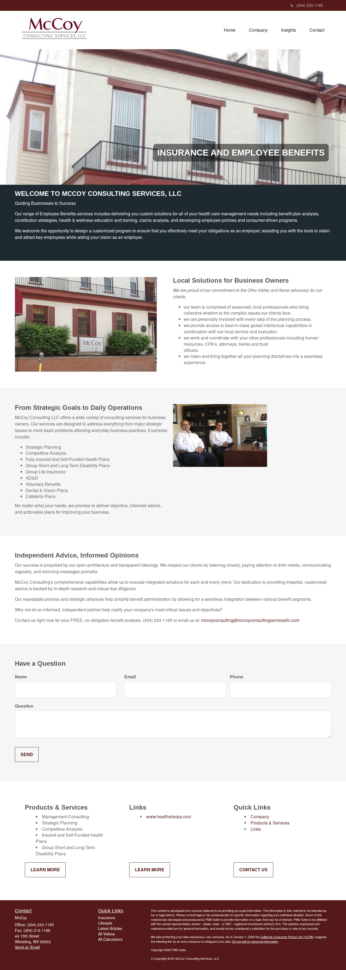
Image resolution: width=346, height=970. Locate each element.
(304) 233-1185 (309, 5)
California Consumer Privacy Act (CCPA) (287, 937)
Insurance (106, 917)
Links (256, 829)
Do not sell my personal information (255, 941)
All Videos (106, 933)
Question (24, 706)
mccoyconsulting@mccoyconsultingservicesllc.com (250, 620)
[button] (258, 30)
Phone (236, 677)
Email (130, 677)
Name (21, 677)
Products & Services (270, 823)
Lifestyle (105, 923)
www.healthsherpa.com (168, 816)
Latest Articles (110, 928)
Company (260, 816)
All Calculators (110, 939)
